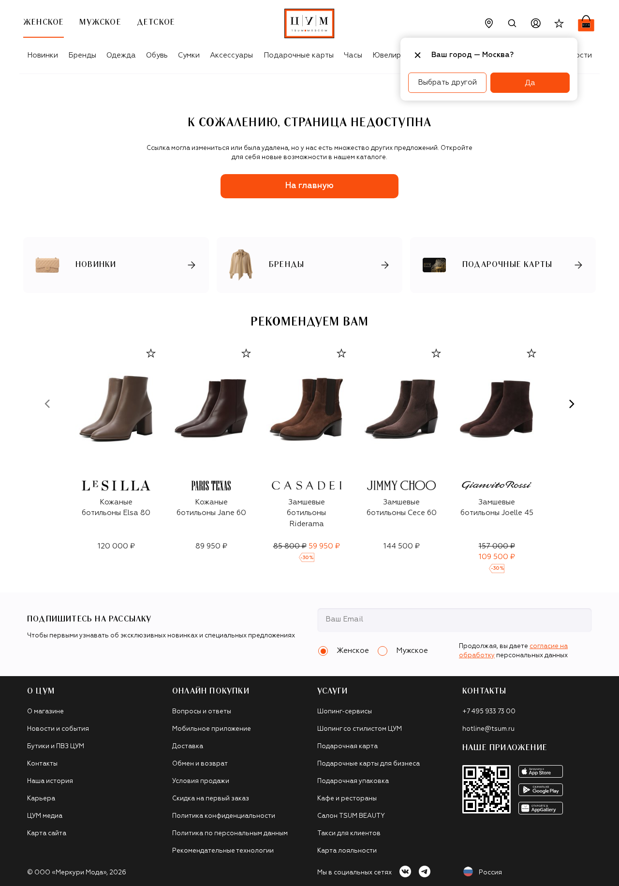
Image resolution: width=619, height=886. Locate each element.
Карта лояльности (347, 851)
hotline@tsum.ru (488, 729)
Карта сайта (46, 833)
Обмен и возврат (200, 764)
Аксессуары (231, 55)
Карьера (41, 799)
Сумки (189, 55)
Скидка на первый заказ (210, 799)
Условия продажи (200, 781)
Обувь (157, 55)
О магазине (45, 712)
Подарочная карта (347, 746)
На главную (309, 186)
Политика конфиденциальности (223, 816)
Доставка (187, 746)
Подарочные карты (299, 55)
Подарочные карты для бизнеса (368, 764)
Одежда (121, 55)
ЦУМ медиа (44, 816)
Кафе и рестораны (347, 799)
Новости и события (58, 729)
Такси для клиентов (349, 833)
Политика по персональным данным (230, 833)
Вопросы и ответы (201, 712)
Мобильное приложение (211, 729)
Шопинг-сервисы (344, 712)
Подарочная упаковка (353, 781)
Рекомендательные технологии (223, 851)
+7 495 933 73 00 (489, 712)
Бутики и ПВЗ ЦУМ (55, 746)
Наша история (50, 781)
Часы (353, 55)
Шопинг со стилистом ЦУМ (359, 729)
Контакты (42, 764)
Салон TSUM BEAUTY (351, 816)
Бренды (82, 55)
